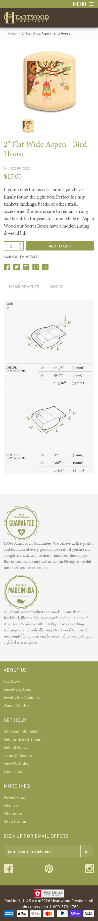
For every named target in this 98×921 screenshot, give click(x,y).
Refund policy (15, 747)
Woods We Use (16, 705)
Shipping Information (22, 731)
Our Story (12, 681)
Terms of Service (18, 755)
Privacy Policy (15, 797)
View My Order (16, 763)
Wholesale (13, 813)
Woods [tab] (56, 286)
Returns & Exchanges (22, 739)
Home (12, 33)
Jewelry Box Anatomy (21, 697)
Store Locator (15, 821)
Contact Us (13, 771)
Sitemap (11, 805)
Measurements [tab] (24, 286)
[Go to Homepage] (26, 16)
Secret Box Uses (17, 689)
